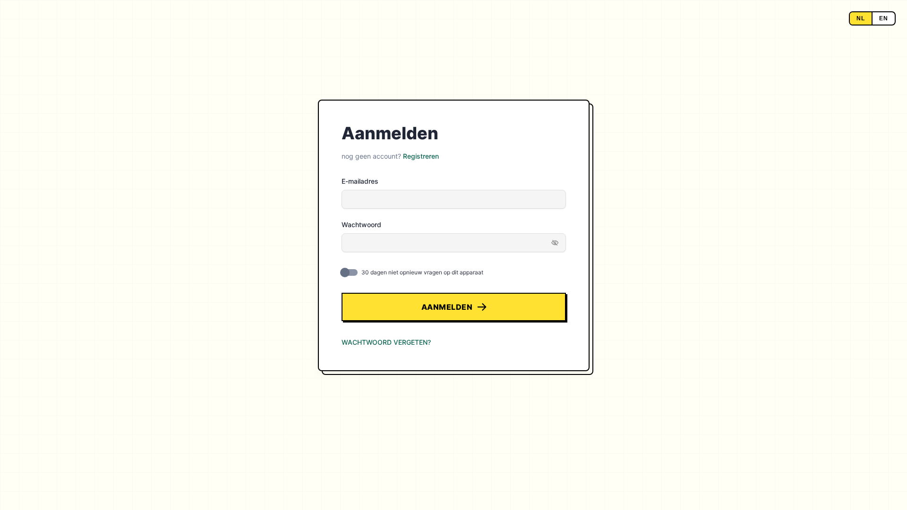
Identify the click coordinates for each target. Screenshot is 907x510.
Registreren (421, 156)
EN (883, 18)
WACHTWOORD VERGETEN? (386, 342)
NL (860, 18)
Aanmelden (447, 307)
